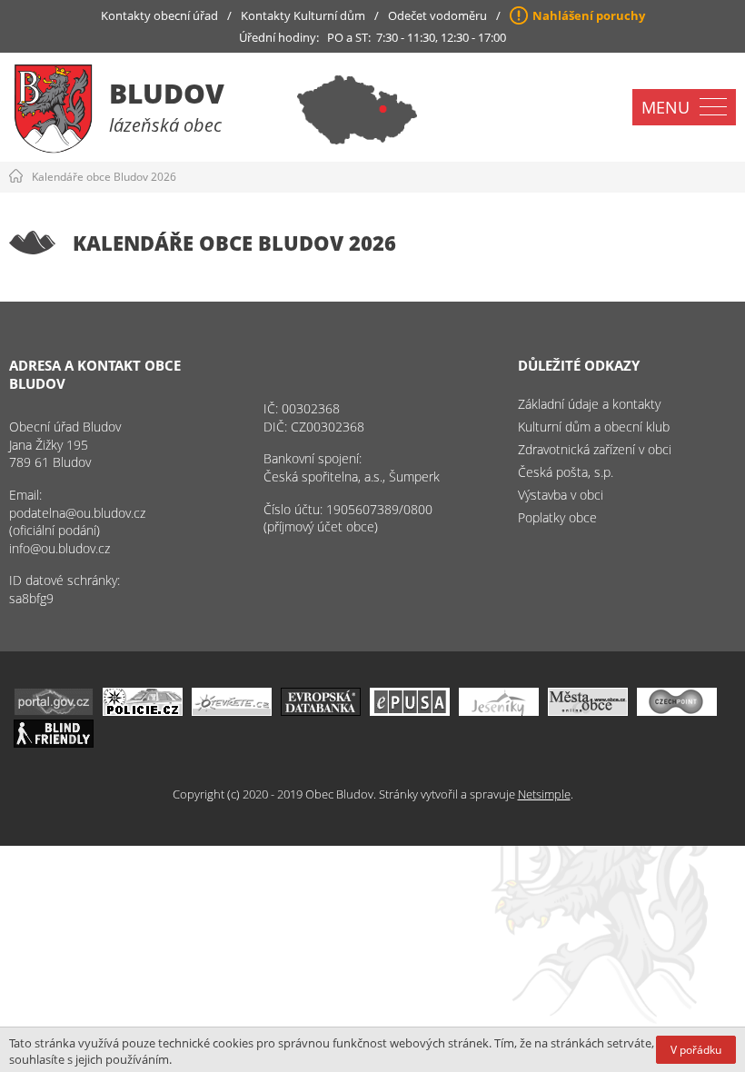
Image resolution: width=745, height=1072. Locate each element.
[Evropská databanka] (320, 711)
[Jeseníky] (498, 711)
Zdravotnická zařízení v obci (594, 449)
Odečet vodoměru (437, 15)
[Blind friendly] (53, 742)
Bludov (166, 93)
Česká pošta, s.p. (565, 472)
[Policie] (142, 711)
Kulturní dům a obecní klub (594, 426)
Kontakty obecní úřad (159, 15)
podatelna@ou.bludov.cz (77, 512)
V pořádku (695, 1049)
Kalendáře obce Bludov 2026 (104, 176)
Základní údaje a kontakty (589, 403)
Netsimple (544, 794)
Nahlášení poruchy (588, 15)
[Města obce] (587, 711)
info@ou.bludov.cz (59, 548)
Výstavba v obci (560, 494)
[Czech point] (676, 711)
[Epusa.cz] (409, 711)
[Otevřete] (231, 711)
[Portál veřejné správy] (53, 711)
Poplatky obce (557, 517)
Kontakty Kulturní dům (303, 15)
